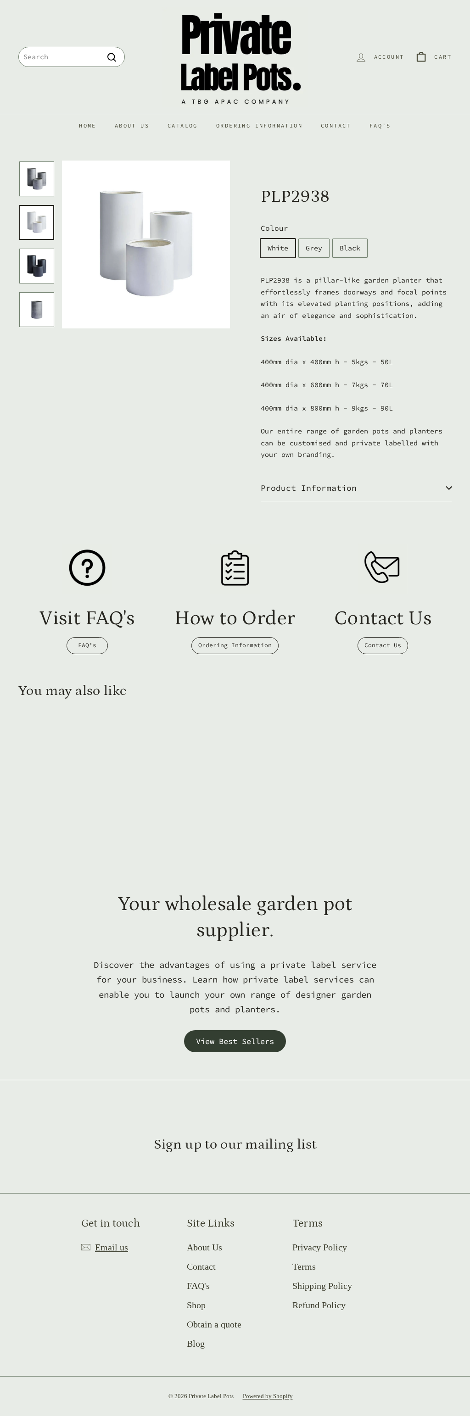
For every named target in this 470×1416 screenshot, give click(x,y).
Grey (314, 248)
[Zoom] (146, 244)
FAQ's (380, 125)
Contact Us (382, 645)
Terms (304, 1266)
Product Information (309, 488)
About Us (132, 125)
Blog (196, 1343)
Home (87, 125)
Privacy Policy (319, 1247)
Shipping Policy (322, 1286)
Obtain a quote (214, 1324)
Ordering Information (259, 125)
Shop (196, 1305)
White (278, 248)
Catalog (183, 125)
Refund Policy (319, 1305)
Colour (274, 228)
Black (350, 248)
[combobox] (71, 57)
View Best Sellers (235, 1041)
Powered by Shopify (268, 1396)
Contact (336, 125)
